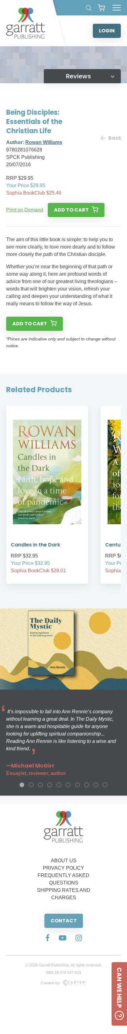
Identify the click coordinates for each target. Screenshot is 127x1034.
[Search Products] (89, 8)
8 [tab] (87, 785)
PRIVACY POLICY (63, 868)
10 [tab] (105, 785)
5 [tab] (59, 785)
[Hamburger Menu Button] (117, 7)
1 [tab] (22, 785)
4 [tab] (50, 785)
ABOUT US (63, 860)
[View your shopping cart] (101, 7)
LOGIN (107, 30)
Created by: (50, 983)
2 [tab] (31, 785)
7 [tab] (77, 785)
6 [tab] (68, 785)
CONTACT (64, 920)
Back (114, 138)
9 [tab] (96, 785)
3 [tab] (40, 785)
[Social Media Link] (47, 938)
